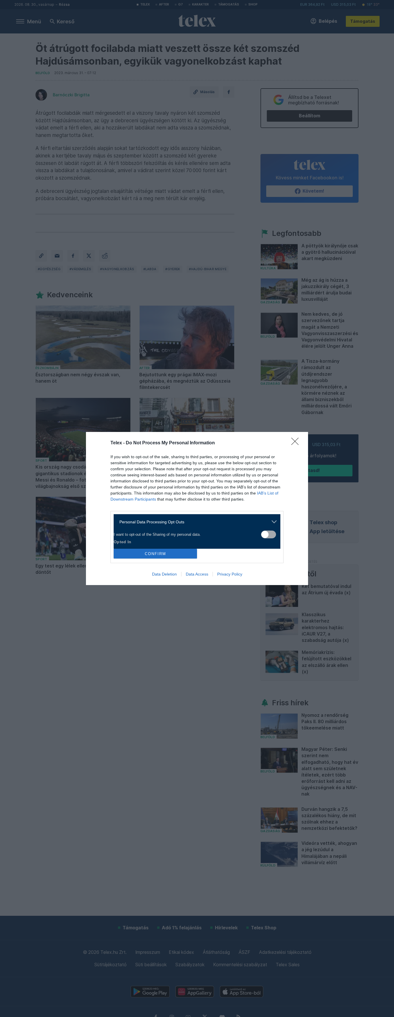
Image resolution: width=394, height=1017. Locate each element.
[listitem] (195, 522)
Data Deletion (164, 574)
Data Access (197, 574)
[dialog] (197, 508)
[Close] (296, 443)
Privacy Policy (229, 574)
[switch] (268, 534)
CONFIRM (155, 554)
